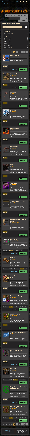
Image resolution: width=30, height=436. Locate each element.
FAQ (7, 433)
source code (14, 69)
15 (24, 52)
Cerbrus (14, 390)
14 (22, 52)
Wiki (17, 2)
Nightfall (12, 165)
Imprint (9, 431)
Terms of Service (7, 430)
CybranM (14, 75)
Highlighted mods (11, 15)
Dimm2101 (14, 148)
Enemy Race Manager (16, 296)
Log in (26, 4)
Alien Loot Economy (16, 350)
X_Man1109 (15, 241)
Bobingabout (15, 57)
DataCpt (14, 370)
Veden (13, 93)
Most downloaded (15, 18)
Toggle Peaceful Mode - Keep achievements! (18, 388)
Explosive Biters (15, 128)
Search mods (24, 20)
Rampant (13, 92)
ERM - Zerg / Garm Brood (17, 407)
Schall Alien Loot (15, 314)
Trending (25, 18)
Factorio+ (13, 258)
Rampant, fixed (14, 147)
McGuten (14, 333)
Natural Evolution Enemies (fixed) (18, 220)
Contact (10, 432)
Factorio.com (5, 2)
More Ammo (13, 239)
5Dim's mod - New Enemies (18, 332)
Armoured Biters (15, 74)
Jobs (10, 433)
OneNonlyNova (15, 222)
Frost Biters (13, 110)
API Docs (6, 3)
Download (23, 69)
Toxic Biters (13, 183)
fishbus (13, 259)
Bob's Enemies (14, 56)
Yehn (13, 166)
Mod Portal (23, 2)
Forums (12, 2)
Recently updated (23, 15)
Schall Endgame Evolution (17, 201)
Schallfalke (14, 203)
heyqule (14, 297)
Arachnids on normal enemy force (18, 277)
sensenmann (15, 352)
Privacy (5, 431)
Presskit (5, 432)
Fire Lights (13, 369)
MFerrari (14, 111)
